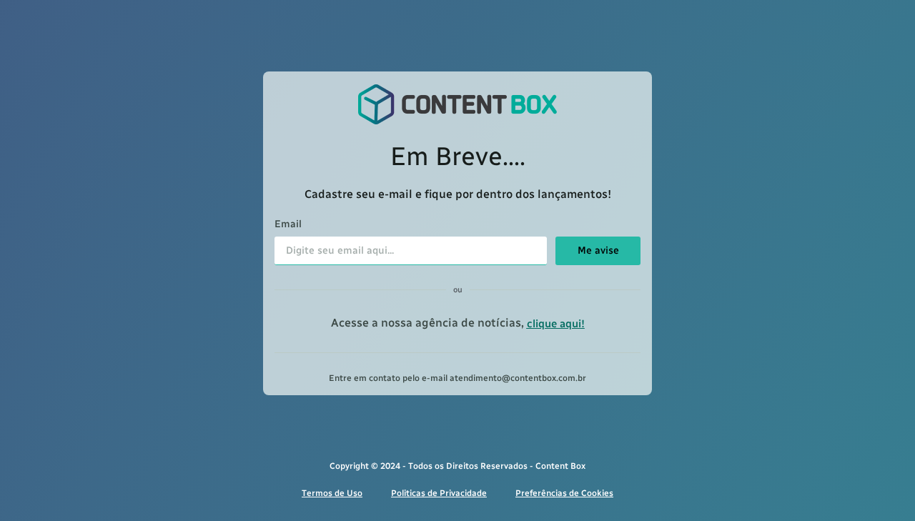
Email (288, 224)
